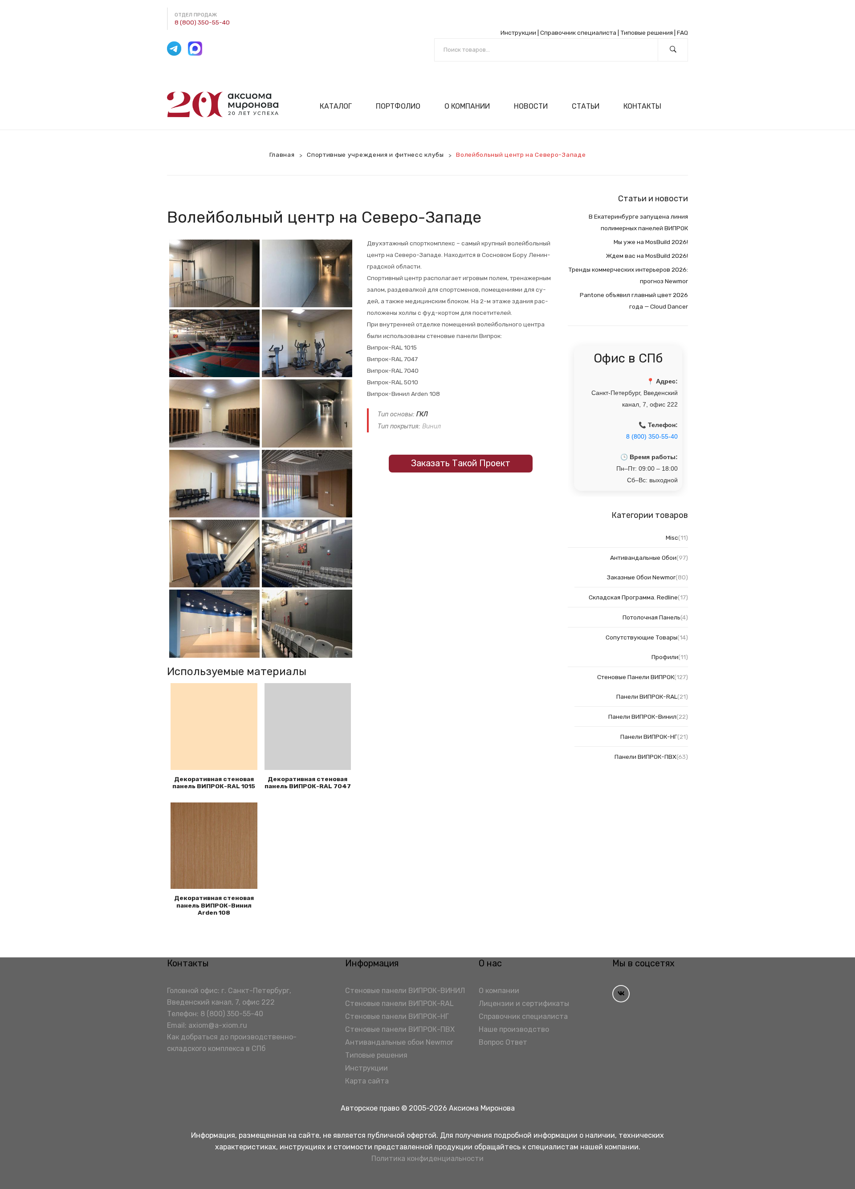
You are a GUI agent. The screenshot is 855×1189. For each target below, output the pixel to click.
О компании (499, 990)
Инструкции (518, 32)
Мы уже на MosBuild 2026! (651, 241)
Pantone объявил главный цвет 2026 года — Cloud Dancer (634, 300)
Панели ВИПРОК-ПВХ (645, 756)
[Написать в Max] (195, 48)
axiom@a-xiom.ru (217, 1025)
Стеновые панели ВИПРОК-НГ (397, 1016)
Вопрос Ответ (503, 1042)
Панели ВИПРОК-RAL (646, 696)
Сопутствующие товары (641, 637)
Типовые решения (646, 32)
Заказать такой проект (460, 463)
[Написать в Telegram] (174, 48)
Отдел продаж (196, 14)
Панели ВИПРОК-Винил (642, 716)
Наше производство (514, 1029)
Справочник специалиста (578, 32)
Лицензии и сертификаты (524, 1003)
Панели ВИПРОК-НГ (648, 736)
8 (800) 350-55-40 (202, 22)
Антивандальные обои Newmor (399, 1042)
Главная (282, 154)
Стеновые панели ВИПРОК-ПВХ (400, 1029)
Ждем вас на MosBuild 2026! (647, 255)
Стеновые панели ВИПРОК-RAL (399, 1003)
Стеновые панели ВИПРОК (635, 676)
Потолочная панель (651, 617)
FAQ (682, 32)
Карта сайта (367, 1081)
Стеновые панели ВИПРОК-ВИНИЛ (405, 990)
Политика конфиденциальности (427, 1158)
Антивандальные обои (643, 557)
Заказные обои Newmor (641, 577)
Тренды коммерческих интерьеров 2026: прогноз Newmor (628, 275)
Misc (672, 537)
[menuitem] (339, 106)
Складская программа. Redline (633, 597)
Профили (664, 656)
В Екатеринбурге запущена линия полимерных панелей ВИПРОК (638, 222)
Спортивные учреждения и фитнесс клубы (375, 154)
